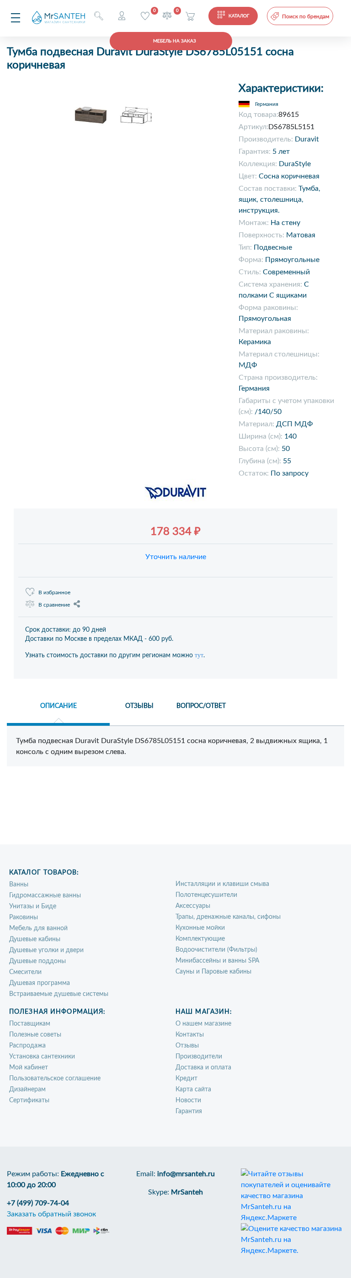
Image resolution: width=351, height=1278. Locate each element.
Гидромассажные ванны (45, 895)
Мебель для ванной (38, 928)
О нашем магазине (203, 1024)
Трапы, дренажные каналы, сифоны (228, 917)
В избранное (54, 592)
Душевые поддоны (37, 961)
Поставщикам (29, 1024)
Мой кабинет (28, 1067)
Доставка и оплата (203, 1067)
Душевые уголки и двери (46, 950)
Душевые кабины (34, 939)
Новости (188, 1100)
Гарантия (189, 1111)
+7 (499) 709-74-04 (38, 1203)
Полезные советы (35, 1035)
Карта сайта (193, 1089)
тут (199, 655)
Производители (199, 1056)
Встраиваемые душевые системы (58, 994)
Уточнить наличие (175, 556)
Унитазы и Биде (32, 906)
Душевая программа (39, 983)
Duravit (307, 139)
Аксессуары (193, 906)
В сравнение (54, 605)
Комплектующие (200, 939)
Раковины (23, 917)
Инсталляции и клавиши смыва (222, 884)
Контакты (190, 1035)
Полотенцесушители (206, 895)
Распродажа (27, 1045)
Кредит (186, 1078)
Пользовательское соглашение (55, 1078)
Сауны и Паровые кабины (213, 972)
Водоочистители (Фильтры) (216, 950)
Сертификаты (29, 1100)
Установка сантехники (42, 1056)
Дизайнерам (27, 1089)
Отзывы (187, 1045)
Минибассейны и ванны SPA (217, 961)
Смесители (25, 972)
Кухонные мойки (200, 928)
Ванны (18, 884)
